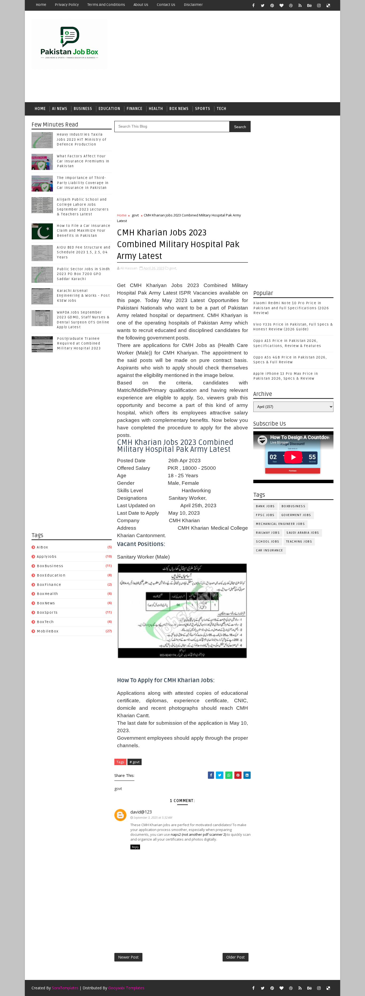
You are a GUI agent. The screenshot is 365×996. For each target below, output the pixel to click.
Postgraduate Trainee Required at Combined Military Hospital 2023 (79, 343)
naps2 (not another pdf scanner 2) (198, 834)
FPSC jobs (265, 515)
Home (41, 4)
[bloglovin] (281, 5)
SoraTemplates (65, 987)
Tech (221, 108)
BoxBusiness (50, 566)
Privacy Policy (67, 4)
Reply (135, 847)
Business (83, 108)
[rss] (300, 5)
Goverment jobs (296, 515)
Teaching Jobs (299, 542)
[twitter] (263, 5)
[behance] (309, 5)
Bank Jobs (265, 506)
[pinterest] (272, 5)
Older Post (235, 957)
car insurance (269, 550)
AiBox (42, 547)
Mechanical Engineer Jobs (280, 524)
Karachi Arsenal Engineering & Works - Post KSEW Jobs (83, 296)
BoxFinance (49, 584)
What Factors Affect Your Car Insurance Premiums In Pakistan (83, 161)
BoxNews (46, 603)
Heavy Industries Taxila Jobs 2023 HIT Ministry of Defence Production (82, 139)
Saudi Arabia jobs (302, 533)
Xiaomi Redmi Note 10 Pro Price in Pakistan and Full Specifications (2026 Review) (291, 308)
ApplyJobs (47, 556)
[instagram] (319, 5)
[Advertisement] (235, 56)
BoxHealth (47, 594)
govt (135, 215)
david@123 (141, 812)
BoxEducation (51, 575)
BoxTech (45, 622)
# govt (134, 762)
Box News (179, 108)
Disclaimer (193, 4)
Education (109, 108)
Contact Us (166, 4)
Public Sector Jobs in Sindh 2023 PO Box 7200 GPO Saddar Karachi (83, 274)
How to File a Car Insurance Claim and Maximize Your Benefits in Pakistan (84, 231)
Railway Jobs (268, 533)
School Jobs (267, 542)
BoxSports (47, 612)
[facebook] (253, 5)
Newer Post (128, 957)
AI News (59, 108)
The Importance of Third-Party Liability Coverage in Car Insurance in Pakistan (83, 183)
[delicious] (328, 5)
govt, (173, 268)
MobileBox (48, 631)
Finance (134, 108)
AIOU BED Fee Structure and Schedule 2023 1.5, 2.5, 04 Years (83, 252)
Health (156, 108)
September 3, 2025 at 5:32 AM (153, 817)
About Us (141, 4)
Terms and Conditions (106, 4)
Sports (202, 108)
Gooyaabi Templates (126, 987)
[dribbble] (291, 5)
